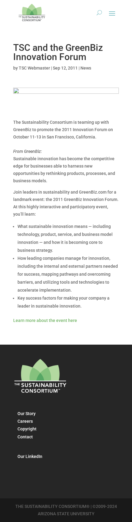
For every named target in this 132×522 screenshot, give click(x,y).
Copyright (27, 428)
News (85, 68)
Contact (25, 436)
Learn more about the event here (45, 320)
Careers (25, 421)
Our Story (26, 413)
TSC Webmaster (34, 68)
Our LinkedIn (29, 456)
